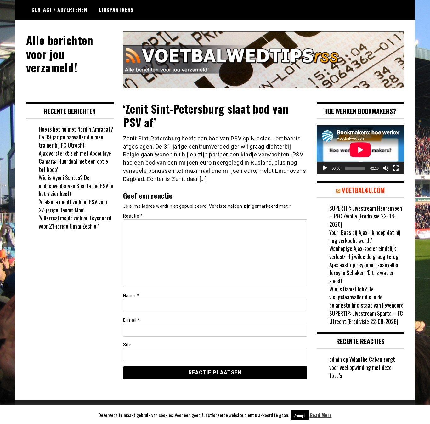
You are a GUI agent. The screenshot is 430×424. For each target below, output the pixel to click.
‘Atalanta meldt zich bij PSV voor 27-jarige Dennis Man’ (73, 206)
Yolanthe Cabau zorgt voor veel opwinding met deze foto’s (362, 367)
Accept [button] (299, 415)
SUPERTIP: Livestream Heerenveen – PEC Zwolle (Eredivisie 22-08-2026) (365, 216)
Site (127, 344)
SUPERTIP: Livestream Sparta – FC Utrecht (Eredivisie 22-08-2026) (366, 317)
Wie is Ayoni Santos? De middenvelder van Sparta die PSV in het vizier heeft (76, 185)
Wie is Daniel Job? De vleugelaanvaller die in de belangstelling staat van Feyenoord (366, 297)
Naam (131, 295)
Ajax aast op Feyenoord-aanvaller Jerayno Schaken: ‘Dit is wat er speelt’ (364, 273)
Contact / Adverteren (59, 10)
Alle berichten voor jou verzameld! (59, 53)
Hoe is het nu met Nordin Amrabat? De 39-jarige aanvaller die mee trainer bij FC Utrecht (76, 137)
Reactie (133, 215)
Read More (321, 415)
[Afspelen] (325, 168)
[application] (360, 149)
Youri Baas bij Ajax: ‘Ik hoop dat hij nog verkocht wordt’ (364, 236)
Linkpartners (116, 10)
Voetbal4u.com (363, 190)
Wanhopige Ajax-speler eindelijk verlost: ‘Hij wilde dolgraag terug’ (364, 252)
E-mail (131, 320)
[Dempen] (385, 168)
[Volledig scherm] (396, 168)
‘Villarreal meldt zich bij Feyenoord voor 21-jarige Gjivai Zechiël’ (75, 222)
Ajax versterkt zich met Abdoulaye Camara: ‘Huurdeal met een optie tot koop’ (75, 161)
